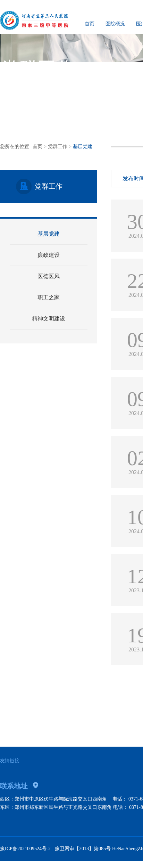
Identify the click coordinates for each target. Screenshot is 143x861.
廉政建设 (48, 255)
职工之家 (48, 297)
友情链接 (9, 760)
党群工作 (57, 146)
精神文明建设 (48, 319)
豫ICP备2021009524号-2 (25, 848)
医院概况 (115, 23)
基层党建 (48, 234)
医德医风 (48, 276)
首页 (89, 23)
